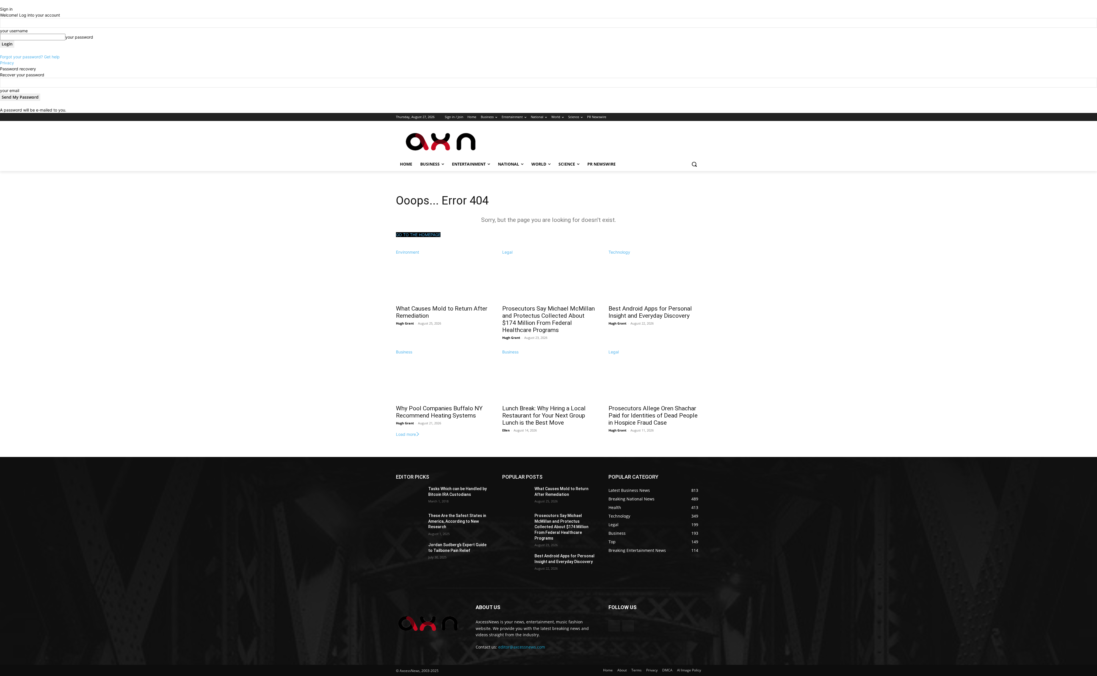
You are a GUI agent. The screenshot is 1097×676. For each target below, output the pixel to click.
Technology (619, 252)
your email (9, 90)
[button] (694, 164)
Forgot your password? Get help (30, 56)
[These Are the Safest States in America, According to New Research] (410, 522)
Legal (507, 252)
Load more (406, 434)
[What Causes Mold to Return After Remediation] (442, 278)
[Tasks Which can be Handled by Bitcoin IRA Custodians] (410, 496)
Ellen (506, 430)
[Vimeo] (689, 117)
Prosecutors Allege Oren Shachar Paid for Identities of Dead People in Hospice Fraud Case (653, 415)
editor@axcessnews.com (521, 647)
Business (404, 351)
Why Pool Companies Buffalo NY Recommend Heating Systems (439, 412)
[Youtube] (697, 117)
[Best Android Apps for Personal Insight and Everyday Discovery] (654, 278)
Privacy (7, 62)
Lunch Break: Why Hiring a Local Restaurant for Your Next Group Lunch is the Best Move (544, 415)
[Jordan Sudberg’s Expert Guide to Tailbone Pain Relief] (410, 552)
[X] (682, 117)
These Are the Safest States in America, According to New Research (457, 521)
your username (14, 30)
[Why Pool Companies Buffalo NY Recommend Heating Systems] (442, 378)
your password (79, 37)
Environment (407, 252)
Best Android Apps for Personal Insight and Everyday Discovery (650, 312)
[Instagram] (674, 117)
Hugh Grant (405, 323)
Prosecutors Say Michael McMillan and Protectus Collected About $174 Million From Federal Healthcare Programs (548, 319)
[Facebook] (666, 117)
